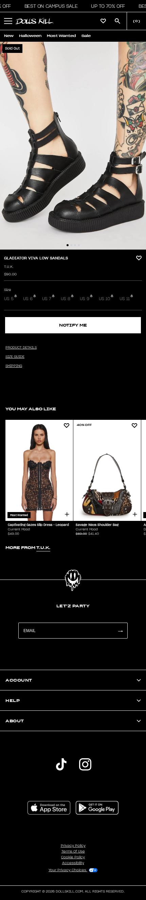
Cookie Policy (73, 857)
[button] (49, 6)
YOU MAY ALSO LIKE (30, 408)
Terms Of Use (73, 851)
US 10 (104, 299)
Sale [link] (86, 36)
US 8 (65, 299)
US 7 (46, 299)
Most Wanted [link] (61, 36)
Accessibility (73, 863)
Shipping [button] (13, 366)
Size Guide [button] (14, 356)
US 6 (28, 299)
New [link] (9, 36)
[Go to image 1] (68, 245)
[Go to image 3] (75, 245)
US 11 (125, 299)
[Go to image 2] (71, 245)
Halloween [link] (30, 36)
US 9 (84, 299)
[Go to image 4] (79, 245)
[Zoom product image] (73, 146)
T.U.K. (9, 267)
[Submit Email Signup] (120, 630)
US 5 (9, 299)
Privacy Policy (73, 845)
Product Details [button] (21, 347)
